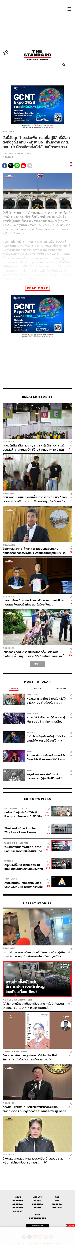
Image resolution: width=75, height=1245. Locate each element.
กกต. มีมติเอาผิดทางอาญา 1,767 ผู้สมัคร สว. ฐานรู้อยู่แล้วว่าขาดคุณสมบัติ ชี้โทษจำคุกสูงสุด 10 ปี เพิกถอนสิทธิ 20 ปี (33, 447)
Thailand (9, 493)
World (8, 843)
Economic (11, 808)
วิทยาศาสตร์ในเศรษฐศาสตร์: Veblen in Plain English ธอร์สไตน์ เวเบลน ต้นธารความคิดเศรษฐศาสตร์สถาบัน (30, 1057)
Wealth (37, 1197)
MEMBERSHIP (37, 1225)
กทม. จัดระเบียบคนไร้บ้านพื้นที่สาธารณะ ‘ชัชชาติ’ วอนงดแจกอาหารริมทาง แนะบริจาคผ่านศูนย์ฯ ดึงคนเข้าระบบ (35, 499)
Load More (37, 1170)
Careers (37, 1204)
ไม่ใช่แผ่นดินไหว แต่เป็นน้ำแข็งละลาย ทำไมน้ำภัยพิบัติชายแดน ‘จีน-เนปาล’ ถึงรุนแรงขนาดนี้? (33, 1006)
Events (57, 1204)
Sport (31, 732)
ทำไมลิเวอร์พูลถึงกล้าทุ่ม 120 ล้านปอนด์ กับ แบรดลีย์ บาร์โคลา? (46, 738)
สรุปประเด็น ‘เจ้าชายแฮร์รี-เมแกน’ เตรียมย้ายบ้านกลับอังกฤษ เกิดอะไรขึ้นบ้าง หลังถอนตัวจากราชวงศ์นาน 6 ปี (23, 867)
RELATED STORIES (37, 397)
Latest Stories (37, 903)
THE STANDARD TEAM (19, 153)
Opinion (8, 1051)
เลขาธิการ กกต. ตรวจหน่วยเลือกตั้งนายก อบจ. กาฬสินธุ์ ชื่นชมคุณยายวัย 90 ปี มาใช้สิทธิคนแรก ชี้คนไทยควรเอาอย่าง (33, 654)
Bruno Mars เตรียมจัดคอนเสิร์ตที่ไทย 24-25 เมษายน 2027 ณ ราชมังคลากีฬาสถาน (46, 757)
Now (57, 1201)
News (18, 1197)
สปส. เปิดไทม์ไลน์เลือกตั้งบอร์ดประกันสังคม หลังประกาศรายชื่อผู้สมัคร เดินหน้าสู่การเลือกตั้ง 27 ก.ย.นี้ (23, 885)
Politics (8, 131)
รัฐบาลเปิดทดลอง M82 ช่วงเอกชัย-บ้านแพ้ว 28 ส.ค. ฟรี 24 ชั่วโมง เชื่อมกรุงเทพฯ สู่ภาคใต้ (34, 1160)
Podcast (17, 1201)
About (37, 1208)
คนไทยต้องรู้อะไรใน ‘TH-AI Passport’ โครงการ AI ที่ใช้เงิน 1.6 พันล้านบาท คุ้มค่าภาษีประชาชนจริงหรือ (23, 814)
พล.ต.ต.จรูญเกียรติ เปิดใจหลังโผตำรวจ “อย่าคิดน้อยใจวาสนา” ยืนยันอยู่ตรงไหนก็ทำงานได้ (46, 700)
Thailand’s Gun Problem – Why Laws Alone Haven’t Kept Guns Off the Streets (22, 830)
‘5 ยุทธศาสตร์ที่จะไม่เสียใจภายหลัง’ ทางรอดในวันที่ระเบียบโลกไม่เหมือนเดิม (23, 849)
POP (29, 751)
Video (37, 1201)
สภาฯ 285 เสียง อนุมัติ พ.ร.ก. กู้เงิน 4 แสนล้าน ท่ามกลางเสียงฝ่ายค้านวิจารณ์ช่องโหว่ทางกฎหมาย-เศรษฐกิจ (46, 719)
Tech (23, 808)
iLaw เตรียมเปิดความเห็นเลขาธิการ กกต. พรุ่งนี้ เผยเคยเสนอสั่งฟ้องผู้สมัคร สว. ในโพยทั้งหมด (34, 602)
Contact (57, 1208)
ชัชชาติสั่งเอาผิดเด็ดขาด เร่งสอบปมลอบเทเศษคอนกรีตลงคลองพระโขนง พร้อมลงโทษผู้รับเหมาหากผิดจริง (34, 551)
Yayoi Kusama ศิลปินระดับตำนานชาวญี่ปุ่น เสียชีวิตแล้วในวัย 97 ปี (45, 776)
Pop (57, 1197)
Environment (23, 999)
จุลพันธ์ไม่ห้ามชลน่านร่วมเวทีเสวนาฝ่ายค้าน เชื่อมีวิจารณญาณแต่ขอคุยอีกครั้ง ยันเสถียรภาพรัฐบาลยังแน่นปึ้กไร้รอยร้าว (34, 1109)
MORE (37, 664)
